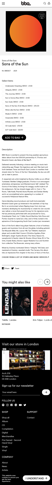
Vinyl (4, 450)
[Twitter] (25, 405)
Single (5, 446)
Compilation (7, 428)
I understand (35, 478)
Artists (5, 470)
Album (5, 421)
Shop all (5, 417)
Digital (5, 432)
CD (3, 425)
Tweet (17, 268)
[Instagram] (7, 405)
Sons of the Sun (9, 60)
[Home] (26, 4)
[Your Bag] (49, 3)
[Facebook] (12, 405)
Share (7, 268)
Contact (30, 417)
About (5, 462)
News (4, 466)
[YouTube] (20, 405)
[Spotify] (3, 405)
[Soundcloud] (16, 405)
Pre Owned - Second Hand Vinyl (11, 441)
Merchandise (8, 436)
